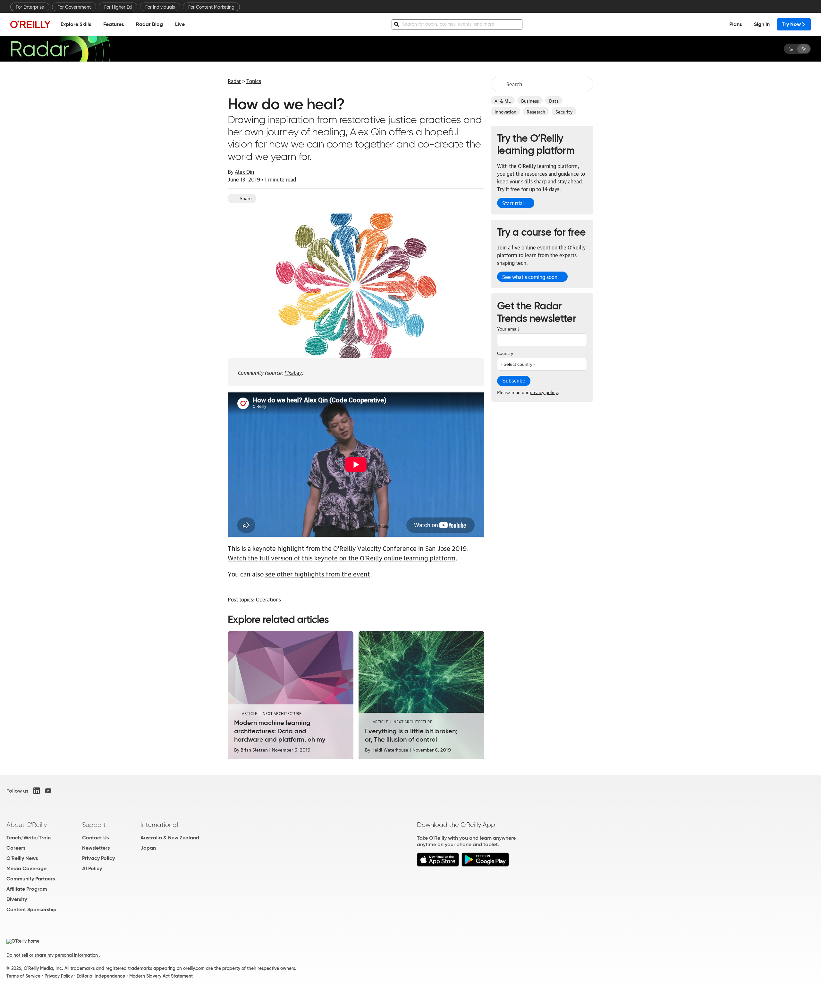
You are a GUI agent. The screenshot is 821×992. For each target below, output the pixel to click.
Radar (234, 80)
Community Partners (30, 878)
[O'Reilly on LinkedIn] (36, 790)
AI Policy (92, 868)
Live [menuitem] (180, 24)
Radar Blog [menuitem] (149, 24)
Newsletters (96, 848)
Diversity (16, 899)
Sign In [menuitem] (762, 24)
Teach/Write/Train (28, 837)
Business (530, 100)
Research (536, 111)
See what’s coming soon (529, 276)
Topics (253, 80)
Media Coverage (26, 868)
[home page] (30, 24)
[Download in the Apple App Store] (438, 865)
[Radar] (60, 49)
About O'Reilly (26, 824)
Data (554, 100)
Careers (15, 848)
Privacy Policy (98, 858)
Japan (148, 848)
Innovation (505, 111)
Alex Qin (244, 171)
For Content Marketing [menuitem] (211, 7)
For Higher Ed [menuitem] (118, 7)
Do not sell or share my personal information (52, 955)
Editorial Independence (101, 976)
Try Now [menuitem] (791, 24)
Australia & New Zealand (169, 837)
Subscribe (513, 380)
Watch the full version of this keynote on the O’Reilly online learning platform (341, 557)
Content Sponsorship (31, 909)
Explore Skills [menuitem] (76, 24)
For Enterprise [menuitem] (30, 7)
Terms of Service (23, 976)
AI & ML (503, 100)
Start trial (513, 202)
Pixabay (293, 372)
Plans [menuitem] (735, 24)
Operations (268, 599)
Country (505, 352)
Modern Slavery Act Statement (161, 976)
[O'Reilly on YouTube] (48, 790)
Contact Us (95, 837)
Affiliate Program (26, 889)
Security (563, 111)
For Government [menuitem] (74, 7)
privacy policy (544, 392)
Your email (508, 328)
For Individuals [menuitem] (160, 7)
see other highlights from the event (317, 573)
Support (94, 824)
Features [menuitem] (113, 24)
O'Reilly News (22, 858)
